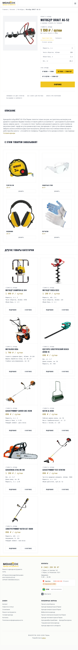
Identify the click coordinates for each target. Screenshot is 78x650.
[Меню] (75, 3)
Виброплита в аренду (48, 612)
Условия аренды (9, 133)
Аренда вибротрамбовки (49, 620)
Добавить (21, 191)
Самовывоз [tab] (58, 38)
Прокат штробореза (48, 604)
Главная (5, 9)
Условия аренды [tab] (47, 42)
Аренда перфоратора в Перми (51, 607)
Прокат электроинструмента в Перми (53, 615)
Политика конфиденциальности (12, 620)
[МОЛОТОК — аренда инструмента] (9, 3)
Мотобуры (21, 9)
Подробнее (12, 310)
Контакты (5, 617)
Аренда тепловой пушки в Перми (51, 617)
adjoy (44, 638)
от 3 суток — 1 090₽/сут (50, 76)
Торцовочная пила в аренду (50, 623)
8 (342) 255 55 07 (50, 567)
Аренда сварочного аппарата (50, 625)
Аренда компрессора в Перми (51, 609)
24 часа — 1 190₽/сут (65, 71)
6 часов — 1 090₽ (48, 71)
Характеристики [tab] (47, 38)
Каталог (12, 9)
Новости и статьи (8, 607)
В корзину (57, 84)
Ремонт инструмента (9, 612)
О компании (6, 609)
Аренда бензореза (65, 620)
